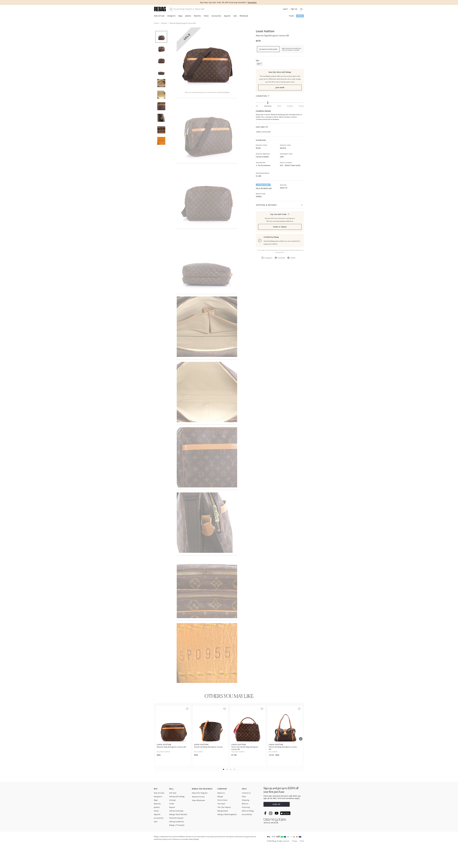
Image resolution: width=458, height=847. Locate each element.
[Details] (288, 214)
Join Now (279, 87)
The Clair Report (224, 807)
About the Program (199, 793)
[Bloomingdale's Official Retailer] (274, 820)
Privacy (294, 841)
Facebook (281, 258)
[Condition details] (268, 96)
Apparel (227, 16)
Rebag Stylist (222, 811)
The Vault (221, 804)
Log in (285, 9)
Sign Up (294, 9)
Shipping (245, 800)
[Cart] (301, 9)
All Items (164, 23)
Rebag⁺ (220, 796)
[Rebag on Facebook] (265, 813)
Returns (245, 804)
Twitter (293, 258)
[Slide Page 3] (231, 769)
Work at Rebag (248, 811)
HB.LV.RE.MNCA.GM (264, 188)
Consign (172, 800)
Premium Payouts (176, 818)
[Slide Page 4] (234, 769)
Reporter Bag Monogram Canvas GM (272, 35)
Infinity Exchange (176, 811)
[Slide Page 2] (227, 769)
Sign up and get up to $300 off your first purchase (280, 789)
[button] (207, 57)
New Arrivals (159, 16)
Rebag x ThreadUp (176, 825)
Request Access (198, 796)
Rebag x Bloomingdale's (227, 814)
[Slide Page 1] (223, 769)
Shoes (206, 16)
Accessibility (247, 814)
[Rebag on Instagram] (271, 813)
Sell (300, 16)
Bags (180, 16)
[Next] (300, 739)
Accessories (216, 16)
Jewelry (188, 16)
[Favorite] (187, 709)
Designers (171, 16)
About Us (221, 793)
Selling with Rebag (177, 796)
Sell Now (172, 793)
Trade (291, 16)
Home (156, 23)
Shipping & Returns (266, 205)
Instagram (268, 258)
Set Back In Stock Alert (268, 49)
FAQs (244, 796)
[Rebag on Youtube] (277, 813)
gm (258, 64)
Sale (235, 16)
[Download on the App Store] (285, 813)
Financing (246, 807)
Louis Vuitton (265, 31)
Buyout (172, 807)
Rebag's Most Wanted (178, 814)
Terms (302, 841)
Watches (197, 16)
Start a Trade (280, 227)
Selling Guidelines (176, 821)
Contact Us (246, 793)
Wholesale (244, 16)
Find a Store (222, 800)
